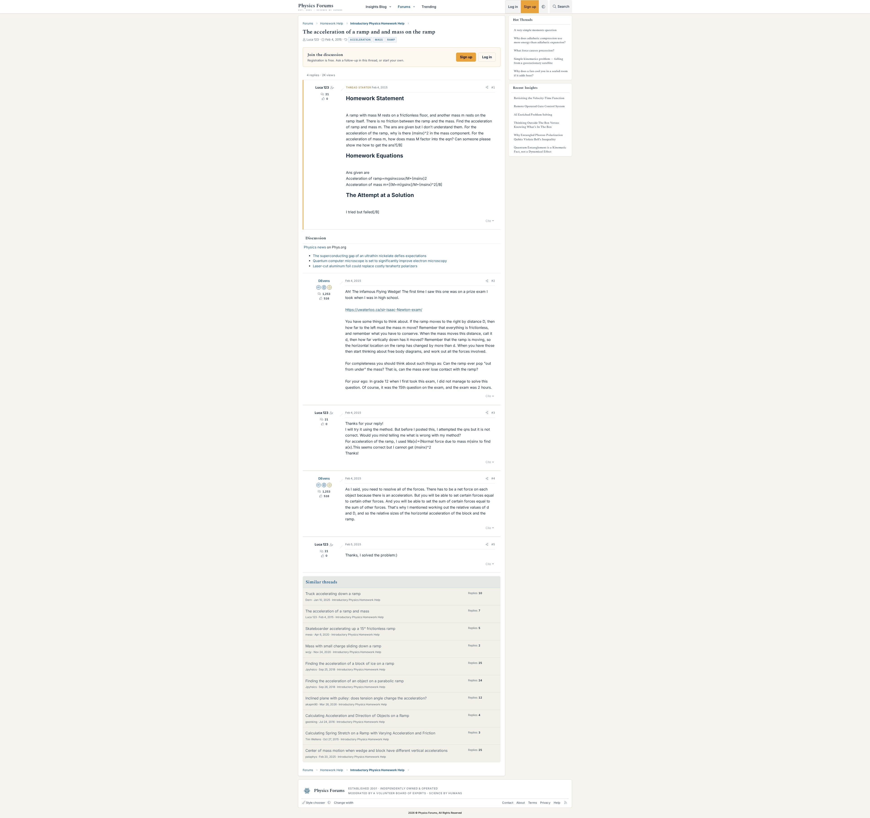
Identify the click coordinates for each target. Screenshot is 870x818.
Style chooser (315, 802)
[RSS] (566, 802)
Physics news (315, 247)
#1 (493, 87)
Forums (404, 7)
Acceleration (360, 39)
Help (557, 802)
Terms (532, 802)
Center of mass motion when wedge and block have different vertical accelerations (376, 750)
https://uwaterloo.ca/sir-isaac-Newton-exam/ (383, 309)
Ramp (391, 39)
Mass (379, 39)
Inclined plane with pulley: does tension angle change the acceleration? (366, 698)
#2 (493, 280)
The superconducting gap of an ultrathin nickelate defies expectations (369, 256)
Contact (507, 802)
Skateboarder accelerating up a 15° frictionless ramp (350, 628)
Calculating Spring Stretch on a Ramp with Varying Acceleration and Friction (370, 733)
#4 (493, 478)
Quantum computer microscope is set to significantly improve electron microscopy (380, 261)
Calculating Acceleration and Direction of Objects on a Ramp (357, 715)
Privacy (545, 802)
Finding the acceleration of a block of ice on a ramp (349, 663)
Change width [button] (343, 802)
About (520, 802)
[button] (390, 6)
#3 (493, 412)
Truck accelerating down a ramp (333, 593)
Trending (429, 7)
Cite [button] (488, 221)
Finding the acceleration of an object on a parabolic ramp (354, 681)
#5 (493, 544)
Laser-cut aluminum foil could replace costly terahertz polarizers (365, 266)
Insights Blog (376, 7)
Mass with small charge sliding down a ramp (343, 646)
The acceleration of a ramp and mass (337, 611)
